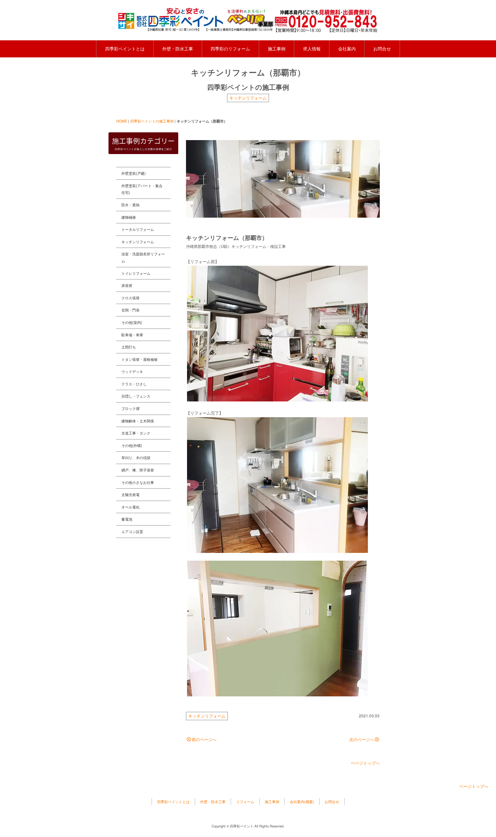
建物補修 (128, 217)
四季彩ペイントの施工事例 (152, 121)
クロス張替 (130, 297)
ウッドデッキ (132, 371)
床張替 (126, 285)
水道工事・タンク (135, 433)
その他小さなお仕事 (137, 482)
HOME (121, 121)
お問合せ (382, 48)
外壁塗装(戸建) (133, 173)
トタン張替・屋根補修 (139, 359)
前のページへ (204, 739)
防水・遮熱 (130, 204)
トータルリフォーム (137, 229)
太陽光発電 (130, 494)
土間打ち (128, 346)
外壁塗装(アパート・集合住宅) (141, 189)
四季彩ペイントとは (125, 48)
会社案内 (347, 48)
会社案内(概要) (302, 801)
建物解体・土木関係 (137, 420)
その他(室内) (131, 322)
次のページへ (361, 739)
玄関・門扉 (130, 310)
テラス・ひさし (134, 383)
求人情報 (312, 48)
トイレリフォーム (135, 273)
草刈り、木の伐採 (135, 457)
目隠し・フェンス (135, 396)
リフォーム (245, 801)
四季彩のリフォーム (230, 48)
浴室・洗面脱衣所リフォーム (143, 257)
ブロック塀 (130, 408)
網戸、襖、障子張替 (137, 470)
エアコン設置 (132, 531)
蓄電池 (126, 519)
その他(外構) (131, 445)
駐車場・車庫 (132, 334)
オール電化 (130, 506)
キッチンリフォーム (248, 98)
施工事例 (276, 48)
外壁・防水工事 (177, 48)
